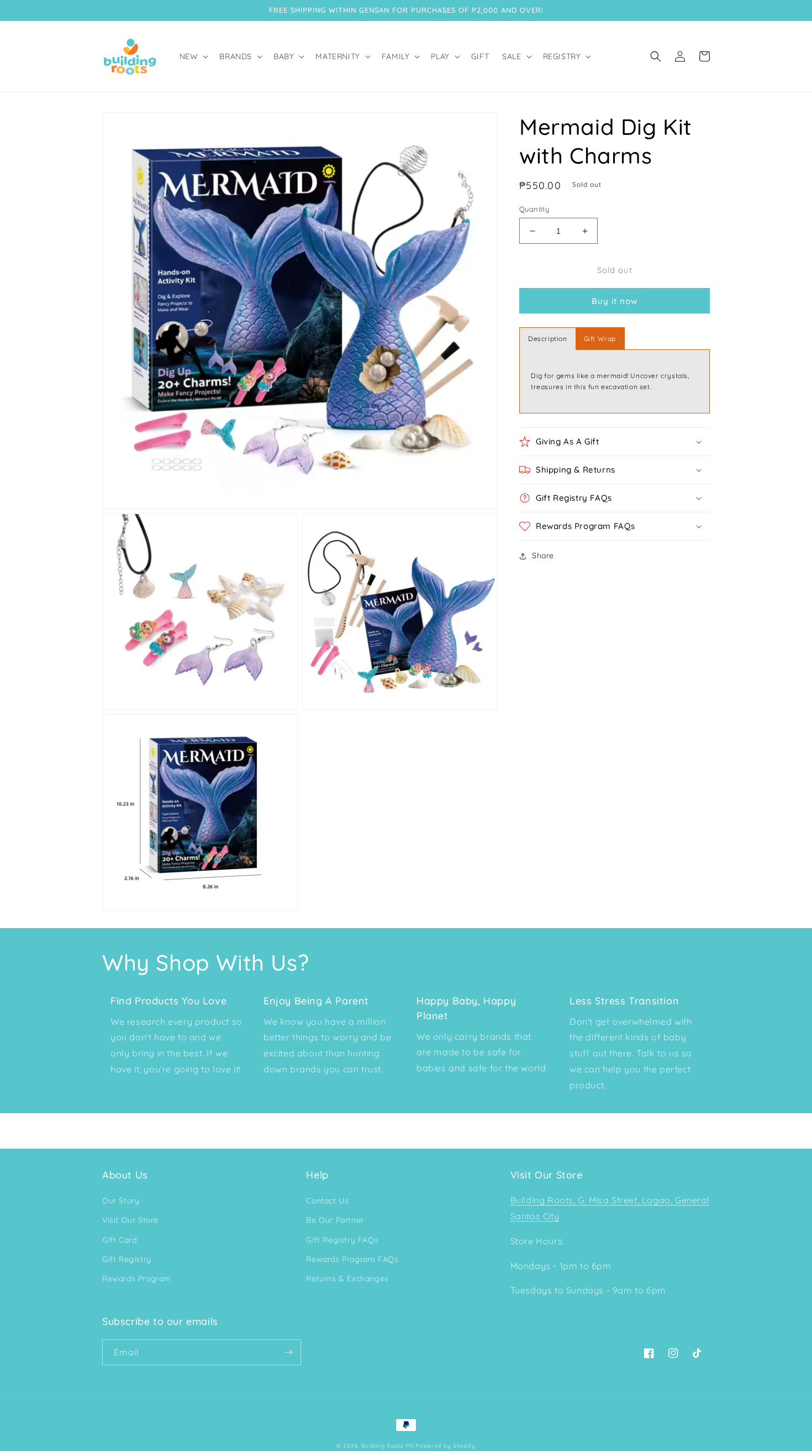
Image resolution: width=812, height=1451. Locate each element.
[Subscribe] (288, 1352)
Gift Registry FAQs (342, 1240)
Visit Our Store (130, 1220)
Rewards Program (136, 1279)
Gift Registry (126, 1259)
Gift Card (119, 1240)
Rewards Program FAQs (352, 1259)
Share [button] (543, 556)
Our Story (120, 1201)
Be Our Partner (334, 1220)
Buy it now (614, 301)
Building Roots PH (387, 1445)
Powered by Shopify (445, 1445)
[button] (193, 56)
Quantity (534, 209)
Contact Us (327, 1201)
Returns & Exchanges (347, 1279)
